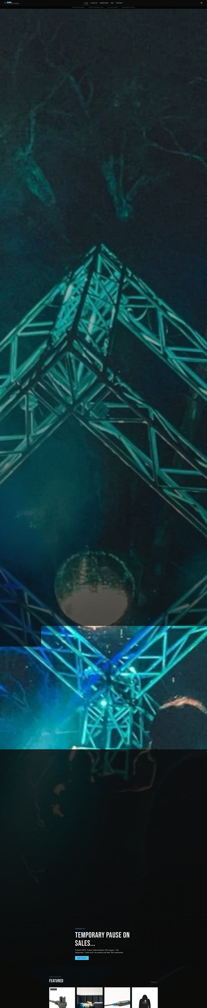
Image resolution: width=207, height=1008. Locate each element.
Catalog (94, 3)
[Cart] (201, 3)
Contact (119, 3)
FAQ (112, 3)
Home (86, 3)
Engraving (104, 3)
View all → (154, 982)
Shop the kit (81, 958)
